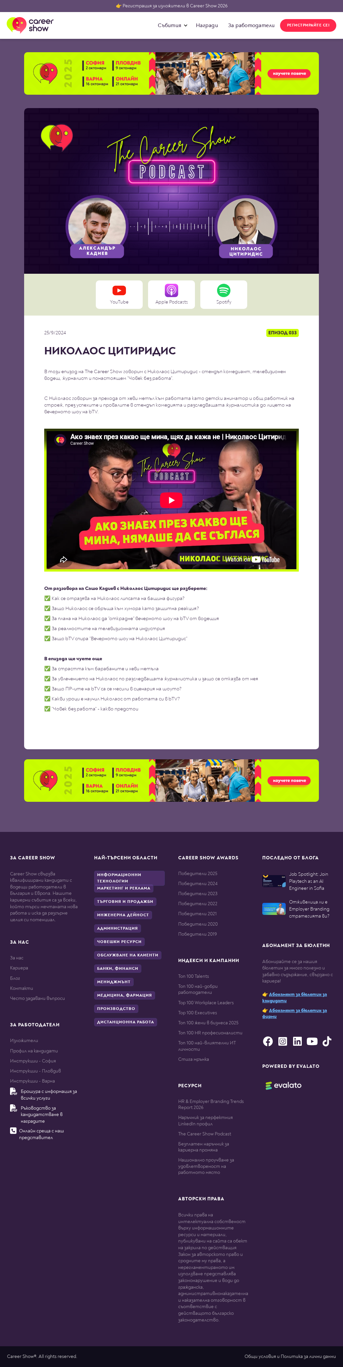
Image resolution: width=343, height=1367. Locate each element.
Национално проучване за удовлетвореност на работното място (206, 1166)
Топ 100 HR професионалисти (210, 1033)
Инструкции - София (33, 1061)
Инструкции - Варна (32, 1081)
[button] (171, 25)
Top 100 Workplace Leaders (206, 1003)
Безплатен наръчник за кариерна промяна (203, 1147)
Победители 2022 (197, 904)
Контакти (21, 988)
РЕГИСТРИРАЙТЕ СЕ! (308, 25)
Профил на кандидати (34, 1051)
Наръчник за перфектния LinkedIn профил (205, 1120)
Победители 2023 (197, 893)
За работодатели (251, 25)
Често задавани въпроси (37, 998)
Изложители (24, 1040)
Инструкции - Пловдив (35, 1071)
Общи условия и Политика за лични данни (290, 1356)
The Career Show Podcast (204, 1134)
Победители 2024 (197, 883)
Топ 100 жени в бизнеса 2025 (208, 1023)
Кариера (19, 968)
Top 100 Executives (197, 1013)
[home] (30, 25)
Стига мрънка (193, 1059)
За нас (16, 958)
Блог (15, 978)
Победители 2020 (198, 924)
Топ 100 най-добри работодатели (198, 989)
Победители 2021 (197, 914)
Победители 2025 (197, 873)
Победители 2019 (197, 934)
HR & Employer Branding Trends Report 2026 (211, 1104)
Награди (207, 25)
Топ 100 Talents (193, 976)
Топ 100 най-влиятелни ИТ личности (207, 1046)
